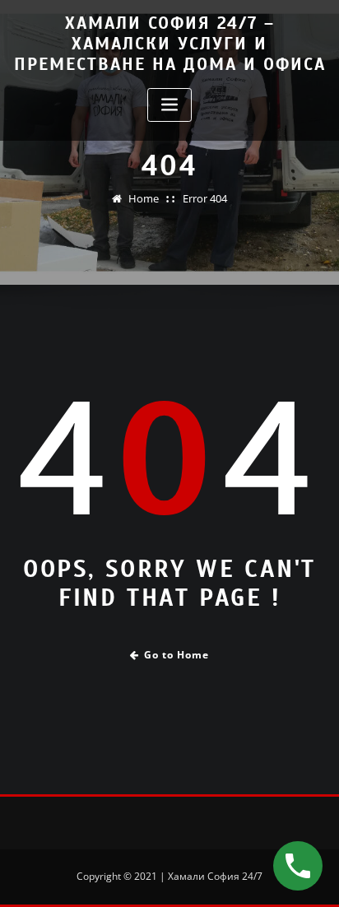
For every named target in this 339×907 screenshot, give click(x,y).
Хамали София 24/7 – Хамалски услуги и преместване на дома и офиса (170, 43)
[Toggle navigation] (169, 105)
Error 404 (205, 198)
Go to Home (176, 655)
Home (143, 198)
